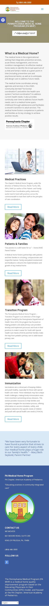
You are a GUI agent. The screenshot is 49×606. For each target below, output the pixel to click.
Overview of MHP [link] (26, 33)
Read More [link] (13, 206)
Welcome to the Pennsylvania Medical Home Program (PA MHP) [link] (24, 24)
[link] (3, 20)
